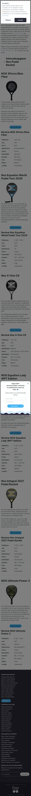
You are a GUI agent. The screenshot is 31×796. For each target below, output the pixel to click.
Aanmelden (14, 406)
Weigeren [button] (8, 20)
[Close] (28, 383)
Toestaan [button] (20, 20)
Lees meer (5, 15)
